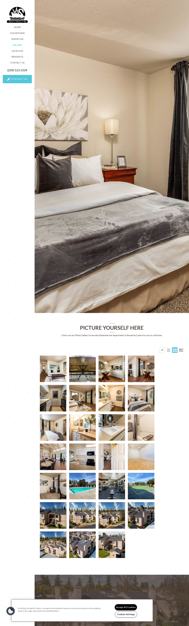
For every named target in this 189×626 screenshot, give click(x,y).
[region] (82, 610)
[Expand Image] (53, 369)
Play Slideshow (162, 350)
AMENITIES (17, 39)
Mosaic (181, 350)
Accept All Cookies (125, 607)
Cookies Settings (126, 614)
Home (17, 27)
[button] (17, 70)
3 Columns (168, 350)
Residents (17, 56)
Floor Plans (17, 33)
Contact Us (17, 62)
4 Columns (175, 350)
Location (17, 50)
